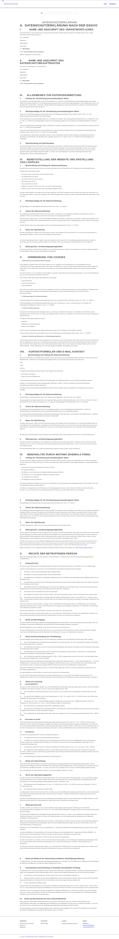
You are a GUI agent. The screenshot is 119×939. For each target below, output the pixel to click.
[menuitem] (105, 4)
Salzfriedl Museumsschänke (32, 936)
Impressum (86, 923)
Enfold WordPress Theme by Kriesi (46, 936)
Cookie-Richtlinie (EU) (88, 927)
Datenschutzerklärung (88, 925)
